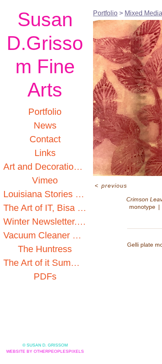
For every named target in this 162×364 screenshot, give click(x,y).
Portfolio (44, 111)
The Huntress (45, 249)
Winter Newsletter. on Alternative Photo (44, 221)
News (45, 125)
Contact (45, 139)
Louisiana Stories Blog (44, 194)
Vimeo (45, 180)
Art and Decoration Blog (44, 166)
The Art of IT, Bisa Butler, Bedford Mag (44, 208)
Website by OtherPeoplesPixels (45, 351)
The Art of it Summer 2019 (44, 263)
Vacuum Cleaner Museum (44, 235)
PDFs (45, 276)
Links (45, 153)
